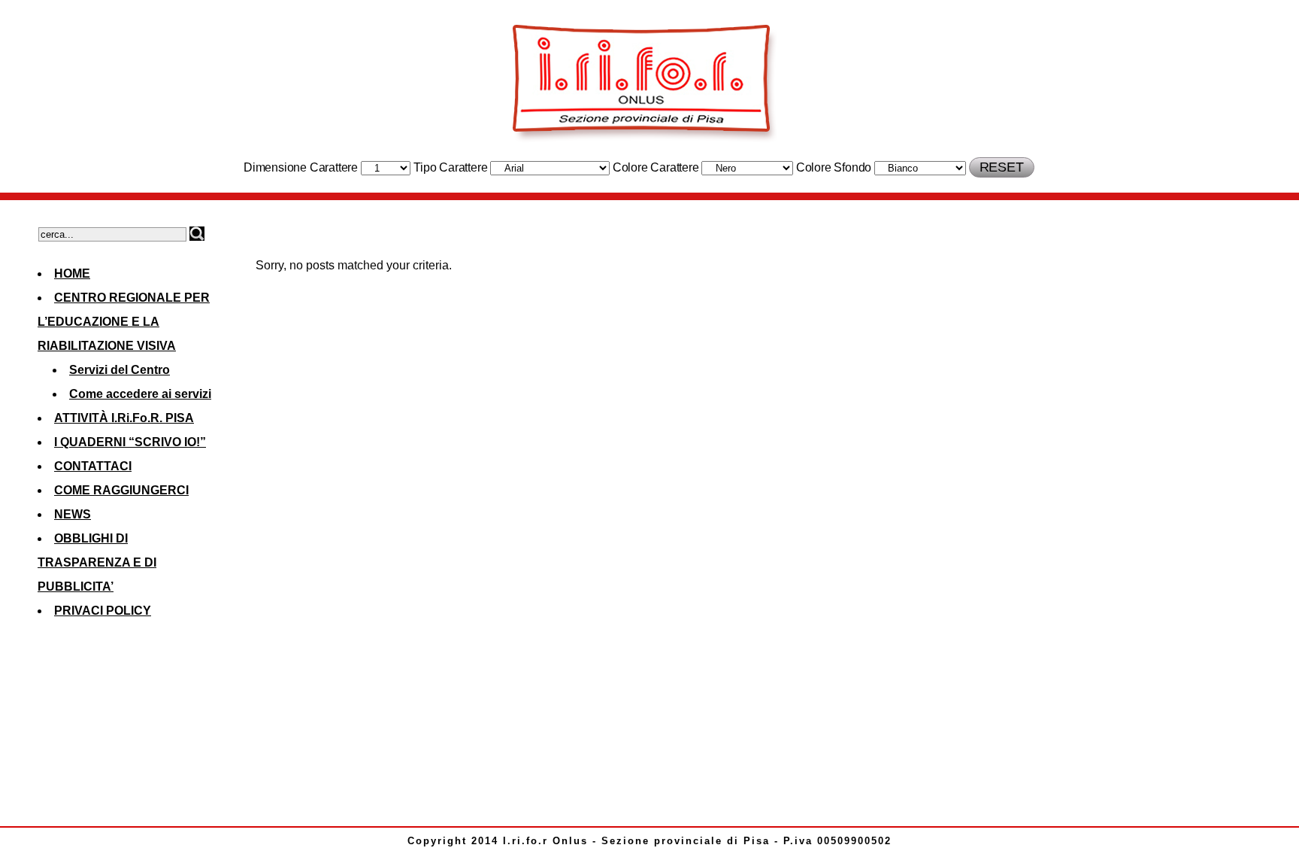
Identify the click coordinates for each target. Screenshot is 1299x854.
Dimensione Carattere (301, 167)
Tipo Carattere (450, 167)
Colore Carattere (656, 167)
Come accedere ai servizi (140, 393)
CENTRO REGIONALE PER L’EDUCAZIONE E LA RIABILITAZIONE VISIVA (124, 321)
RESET (1002, 167)
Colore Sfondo (833, 167)
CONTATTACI (93, 466)
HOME (72, 273)
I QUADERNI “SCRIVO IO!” (130, 442)
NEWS (72, 514)
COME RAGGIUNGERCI (121, 490)
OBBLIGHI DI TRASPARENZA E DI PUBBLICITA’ (97, 562)
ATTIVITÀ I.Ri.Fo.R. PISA (124, 418)
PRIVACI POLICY (102, 610)
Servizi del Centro (119, 369)
